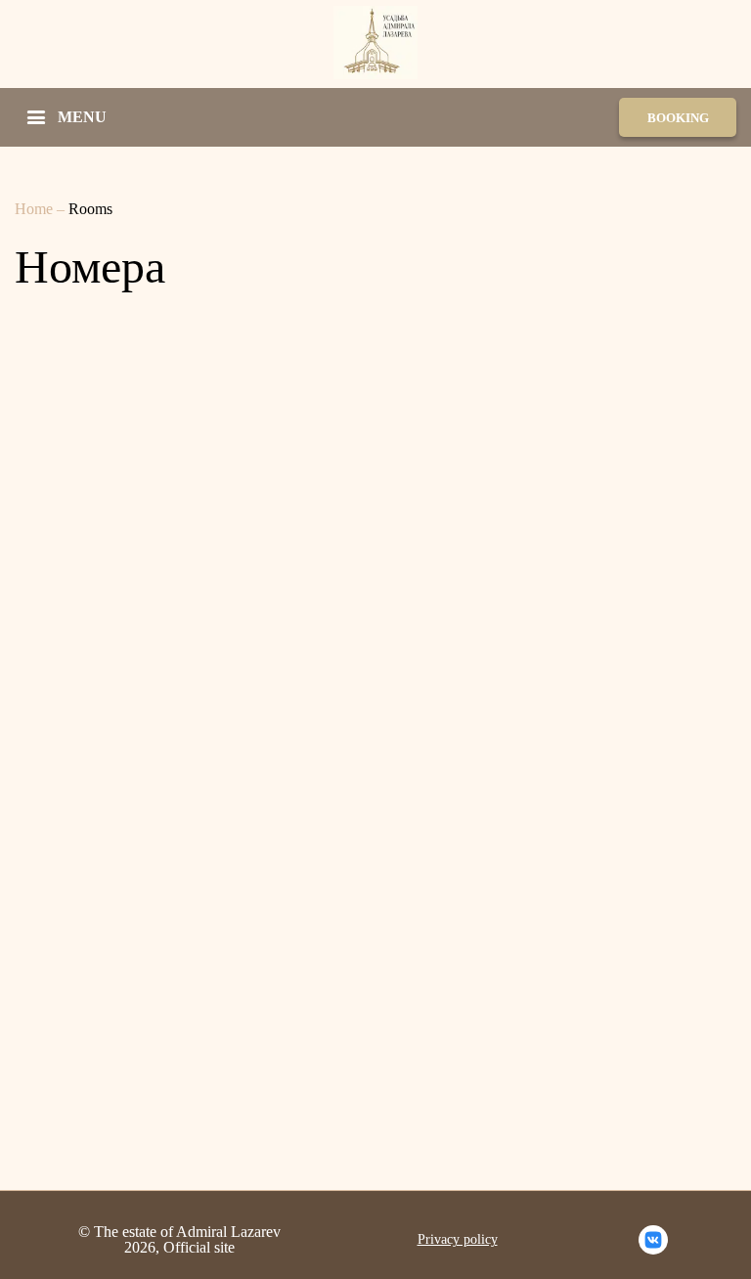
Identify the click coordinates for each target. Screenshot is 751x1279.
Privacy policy (458, 1240)
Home (36, 208)
